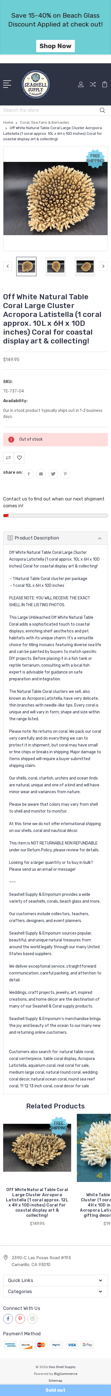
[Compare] (93, 86)
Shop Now (55, 46)
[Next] (103, 266)
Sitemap (55, 1381)
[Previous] (7, 266)
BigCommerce (65, 1374)
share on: (12, 472)
